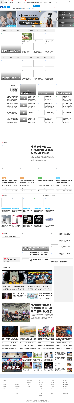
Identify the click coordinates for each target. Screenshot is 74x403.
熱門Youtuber (41, 382)
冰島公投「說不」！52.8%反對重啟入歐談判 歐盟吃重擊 (27, 345)
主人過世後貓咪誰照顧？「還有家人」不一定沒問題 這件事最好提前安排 (46, 188)
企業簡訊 (52, 386)
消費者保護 (65, 382)
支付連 (28, 384)
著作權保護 (65, 391)
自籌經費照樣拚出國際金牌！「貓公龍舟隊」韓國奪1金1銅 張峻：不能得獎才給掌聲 (60, 353)
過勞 (24, 30)
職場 (51, 57)
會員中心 (40, 393)
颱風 (18, 30)
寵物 (11, 57)
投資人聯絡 (65, 388)
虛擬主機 (52, 391)
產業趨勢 (40, 386)
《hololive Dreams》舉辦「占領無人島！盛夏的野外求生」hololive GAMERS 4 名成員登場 (10, 342)
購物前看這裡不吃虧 (7, 239)
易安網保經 (29, 382)
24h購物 (6, 2)
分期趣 (32, 2)
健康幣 (31, 30)
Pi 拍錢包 (28, 386)
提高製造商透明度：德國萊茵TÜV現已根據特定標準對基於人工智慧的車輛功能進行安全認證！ (28, 191)
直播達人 (52, 382)
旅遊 (18, 57)
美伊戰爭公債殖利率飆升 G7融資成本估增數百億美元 (10, 185)
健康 (31, 57)
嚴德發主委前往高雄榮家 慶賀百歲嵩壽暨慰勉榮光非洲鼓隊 (64, 191)
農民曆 (23, 0)
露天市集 (19, 2)
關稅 (45, 30)
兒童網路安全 (65, 384)
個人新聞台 (59, 0)
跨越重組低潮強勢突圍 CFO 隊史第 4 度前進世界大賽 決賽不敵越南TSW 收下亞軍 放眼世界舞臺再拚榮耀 (28, 348)
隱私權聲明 (65, 380)
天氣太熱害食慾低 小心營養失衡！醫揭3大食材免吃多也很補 (46, 185)
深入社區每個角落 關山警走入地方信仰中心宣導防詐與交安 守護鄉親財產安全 (60, 369)
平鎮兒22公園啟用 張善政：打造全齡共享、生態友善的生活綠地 (28, 342)
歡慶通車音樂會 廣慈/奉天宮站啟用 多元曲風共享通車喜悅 (64, 185)
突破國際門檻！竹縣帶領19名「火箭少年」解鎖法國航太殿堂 (60, 358)
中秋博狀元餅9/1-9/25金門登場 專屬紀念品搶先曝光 (42, 150)
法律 (45, 57)
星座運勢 (41, 0)
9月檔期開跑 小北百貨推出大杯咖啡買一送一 (63, 342)
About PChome (66, 386)
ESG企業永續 (65, 393)
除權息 (19, 0)
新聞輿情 (16, 393)
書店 (15, 2)
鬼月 (51, 30)
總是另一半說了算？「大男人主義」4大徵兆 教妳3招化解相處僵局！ (60, 364)
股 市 (10, 0)
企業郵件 (52, 393)
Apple (38, 30)
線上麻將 (54, 0)
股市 (15, 382)
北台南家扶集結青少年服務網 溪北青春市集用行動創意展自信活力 (41, 308)
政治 (4, 57)
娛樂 (38, 57)
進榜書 (34, 0)
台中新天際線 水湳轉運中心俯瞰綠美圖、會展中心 (9, 191)
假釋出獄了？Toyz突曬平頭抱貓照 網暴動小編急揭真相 (64, 348)
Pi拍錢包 (37, 2)
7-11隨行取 (11, 2)
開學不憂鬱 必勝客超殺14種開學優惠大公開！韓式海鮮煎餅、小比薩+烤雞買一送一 (46, 348)
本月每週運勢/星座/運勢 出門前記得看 (10, 236)
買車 (37, 0)
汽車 (24, 57)
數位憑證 (45, 2)
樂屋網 (24, 2)
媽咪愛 (4, 388)
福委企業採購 (29, 391)
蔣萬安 (4, 30)
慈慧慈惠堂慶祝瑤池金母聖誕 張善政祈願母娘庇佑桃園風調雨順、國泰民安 (9, 348)
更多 (2, 2)
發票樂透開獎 (17, 386)
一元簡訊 (52, 380)
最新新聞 (6, 0)
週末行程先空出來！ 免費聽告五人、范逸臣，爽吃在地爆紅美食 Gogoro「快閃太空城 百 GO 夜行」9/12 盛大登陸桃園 (64, 188)
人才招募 (55, 2)
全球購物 (4, 386)
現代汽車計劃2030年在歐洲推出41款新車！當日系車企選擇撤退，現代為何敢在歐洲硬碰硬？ (28, 188)
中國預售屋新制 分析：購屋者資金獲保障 (10, 188)
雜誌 (39, 391)
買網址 (41, 2)
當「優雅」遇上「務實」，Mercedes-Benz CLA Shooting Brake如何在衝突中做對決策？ (28, 185)
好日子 (46, 0)
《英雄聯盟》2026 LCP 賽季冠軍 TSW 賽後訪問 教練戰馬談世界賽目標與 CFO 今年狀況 (10, 345)
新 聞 (15, 0)
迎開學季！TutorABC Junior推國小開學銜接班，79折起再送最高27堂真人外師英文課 (46, 342)
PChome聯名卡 (30, 380)
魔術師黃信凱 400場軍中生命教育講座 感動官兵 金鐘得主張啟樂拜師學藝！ (46, 345)
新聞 (15, 380)
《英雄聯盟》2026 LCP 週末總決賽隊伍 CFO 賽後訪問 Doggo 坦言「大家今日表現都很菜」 (64, 345)
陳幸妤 (11, 30)
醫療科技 (40, 384)
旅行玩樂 (29, 0)
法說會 (50, 0)
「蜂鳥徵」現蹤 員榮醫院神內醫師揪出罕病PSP (46, 191)
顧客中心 (50, 2)
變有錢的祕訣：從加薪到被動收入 (60, 262)
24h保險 (28, 2)
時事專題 (16, 388)
